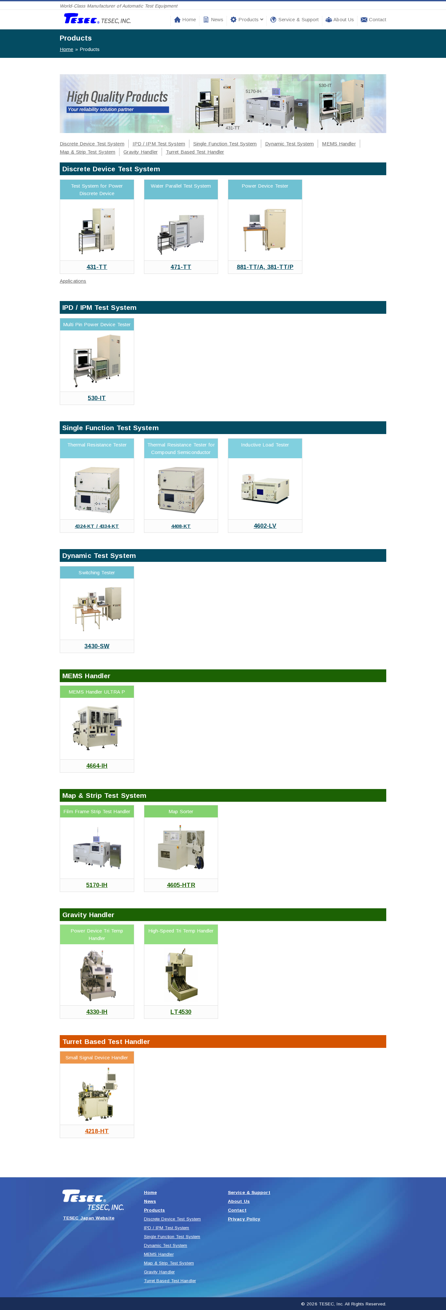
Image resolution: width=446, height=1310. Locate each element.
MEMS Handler (339, 143)
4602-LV (265, 526)
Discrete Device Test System (92, 143)
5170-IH (97, 885)
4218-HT (97, 1131)
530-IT (97, 398)
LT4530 (180, 1012)
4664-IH (97, 766)
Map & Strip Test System (87, 152)
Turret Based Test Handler (195, 152)
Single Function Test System (225, 143)
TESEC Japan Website (88, 1218)
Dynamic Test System (289, 143)
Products (248, 19)
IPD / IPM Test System (159, 143)
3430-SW (96, 646)
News (216, 19)
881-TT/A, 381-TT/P (265, 267)
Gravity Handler (140, 152)
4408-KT (181, 526)
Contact (376, 19)
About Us (343, 19)
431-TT (97, 267)
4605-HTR (181, 885)
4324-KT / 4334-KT (97, 526)
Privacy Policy (244, 1219)
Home (188, 19)
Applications (73, 281)
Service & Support (298, 19)
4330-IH (97, 1012)
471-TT (180, 267)
